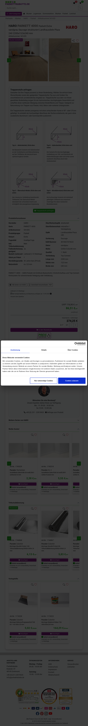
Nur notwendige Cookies (43, 380)
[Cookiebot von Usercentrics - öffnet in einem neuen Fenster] (76, 343)
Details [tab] (44, 350)
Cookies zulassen (71, 380)
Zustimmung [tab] (15, 350)
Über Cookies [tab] (73, 350)
